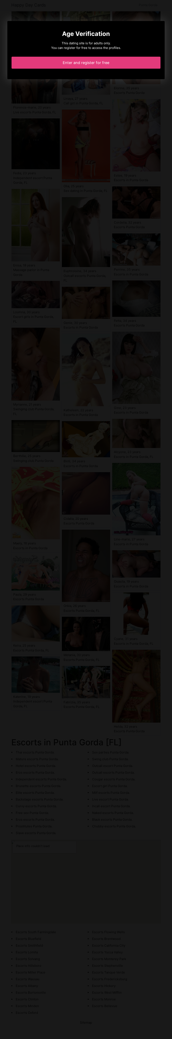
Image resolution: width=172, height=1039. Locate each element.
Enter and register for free (86, 62)
